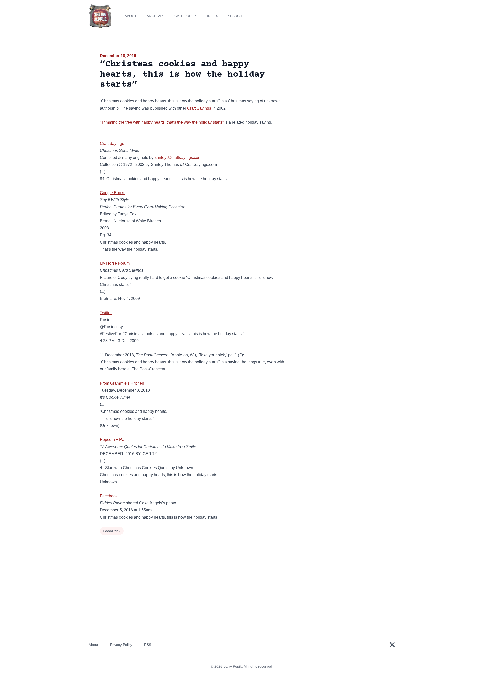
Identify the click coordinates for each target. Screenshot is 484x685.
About (131, 16)
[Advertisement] (338, 91)
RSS (147, 645)
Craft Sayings (199, 108)
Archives (155, 16)
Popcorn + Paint (114, 439)
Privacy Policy (121, 645)
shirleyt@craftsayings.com (178, 157)
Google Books (112, 193)
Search (235, 16)
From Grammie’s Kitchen (122, 383)
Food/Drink (111, 531)
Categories (185, 16)
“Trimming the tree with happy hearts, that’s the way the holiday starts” (162, 122)
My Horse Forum (115, 263)
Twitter (106, 313)
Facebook (109, 496)
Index (212, 16)
